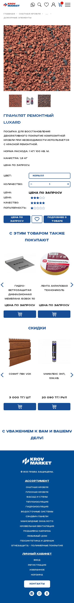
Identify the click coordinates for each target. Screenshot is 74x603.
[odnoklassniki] (46, 593)
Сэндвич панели (37, 516)
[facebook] (31, 593)
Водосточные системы (37, 511)
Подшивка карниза (37, 531)
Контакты (37, 584)
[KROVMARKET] (12, 5)
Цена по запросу (17, 219)
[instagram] (39, 593)
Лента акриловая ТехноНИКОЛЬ (54, 288)
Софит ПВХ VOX (20, 374)
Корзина (37, 574)
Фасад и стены (37, 497)
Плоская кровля (37, 492)
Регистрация (37, 565)
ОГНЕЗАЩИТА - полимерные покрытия (37, 545)
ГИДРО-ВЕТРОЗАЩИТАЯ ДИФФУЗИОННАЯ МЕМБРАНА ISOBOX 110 (20, 292)
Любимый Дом (37, 536)
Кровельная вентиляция (37, 526)
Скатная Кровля (30, 14)
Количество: (13, 184)
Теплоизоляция (37, 502)
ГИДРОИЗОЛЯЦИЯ (37, 506)
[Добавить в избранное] (37, 219)
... (47, 14)
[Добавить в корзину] (20, 314)
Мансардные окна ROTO (37, 521)
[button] (2, 285)
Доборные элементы (17, 18)
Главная (9, 14)
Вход (37, 560)
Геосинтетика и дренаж (37, 541)
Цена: (8, 192)
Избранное (37, 570)
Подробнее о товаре (57, 219)
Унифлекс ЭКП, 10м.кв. (54, 376)
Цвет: (8, 175)
